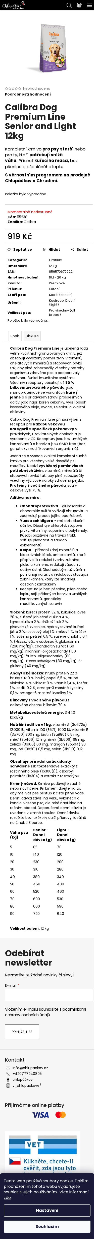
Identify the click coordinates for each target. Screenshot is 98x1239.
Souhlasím (47, 1226)
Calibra (30, 221)
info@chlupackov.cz (30, 1067)
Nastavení (47, 1210)
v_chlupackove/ (27, 1085)
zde (7, 1197)
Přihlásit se (22, 1031)
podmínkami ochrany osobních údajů (45, 1012)
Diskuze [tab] (32, 335)
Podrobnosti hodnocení (28, 94)
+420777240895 (27, 1073)
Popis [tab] (15, 335)
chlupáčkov (23, 1079)
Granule (55, 260)
